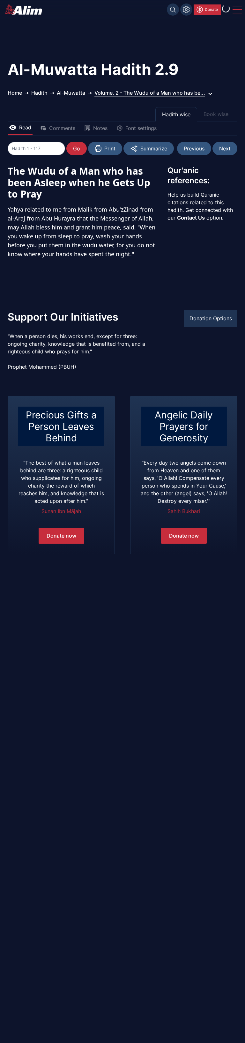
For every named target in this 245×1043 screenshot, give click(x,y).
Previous (194, 148)
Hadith (39, 93)
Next (225, 148)
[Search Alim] (173, 10)
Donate (211, 9)
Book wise (216, 114)
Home (15, 93)
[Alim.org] (25, 9)
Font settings (141, 128)
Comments (62, 128)
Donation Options (210, 318)
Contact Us (191, 217)
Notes (100, 128)
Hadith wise (176, 114)
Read (25, 127)
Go (76, 148)
